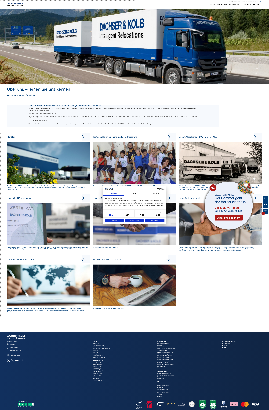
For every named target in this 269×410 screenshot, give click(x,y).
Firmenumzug (96, 350)
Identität (159, 384)
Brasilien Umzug (97, 366)
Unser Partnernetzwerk (163, 392)
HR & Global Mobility (162, 354)
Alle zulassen (154, 220)
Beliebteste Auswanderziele (164, 373)
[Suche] (261, 4)
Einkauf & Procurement (163, 357)
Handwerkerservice (98, 355)
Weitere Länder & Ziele (98, 380)
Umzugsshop (226, 343)
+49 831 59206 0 (14, 347)
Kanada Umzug (97, 368)
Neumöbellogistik (161, 366)
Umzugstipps (160, 377)
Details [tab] (134, 193)
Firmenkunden (161, 341)
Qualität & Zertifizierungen (163, 361)
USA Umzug (96, 377)
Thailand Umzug (97, 375)
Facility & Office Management (164, 355)
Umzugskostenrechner (228, 341)
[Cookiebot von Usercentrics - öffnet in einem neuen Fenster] (158, 189)
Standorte (159, 394)
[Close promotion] (254, 179)
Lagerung (95, 352)
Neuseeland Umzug (98, 370)
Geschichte (160, 387)
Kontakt (224, 347)
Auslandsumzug (98, 361)
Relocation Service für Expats (164, 347)
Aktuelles (159, 396)
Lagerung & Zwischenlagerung (165, 352)
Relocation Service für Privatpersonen (102, 347)
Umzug (95, 341)
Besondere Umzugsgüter (99, 357)
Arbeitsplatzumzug (97, 354)
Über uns (160, 382)
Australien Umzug (97, 364)
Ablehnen (114, 220)
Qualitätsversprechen (162, 389)
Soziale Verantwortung (163, 385)
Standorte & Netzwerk (162, 362)
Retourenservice (161, 368)
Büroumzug (160, 345)
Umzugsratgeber (162, 371)
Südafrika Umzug (97, 373)
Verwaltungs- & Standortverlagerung (166, 348)
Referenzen (160, 391)
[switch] (127, 215)
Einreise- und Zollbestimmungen (165, 375)
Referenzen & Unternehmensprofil (165, 364)
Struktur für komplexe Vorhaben (165, 359)
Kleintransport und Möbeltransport (101, 348)
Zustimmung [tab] (113, 193)
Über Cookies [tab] (155, 193)
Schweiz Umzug (97, 371)
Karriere (224, 345)
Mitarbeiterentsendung (163, 343)
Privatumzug (96, 343)
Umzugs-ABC (160, 378)
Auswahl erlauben (134, 220)
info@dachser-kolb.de (15, 350)
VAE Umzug (96, 378)
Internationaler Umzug (98, 345)
